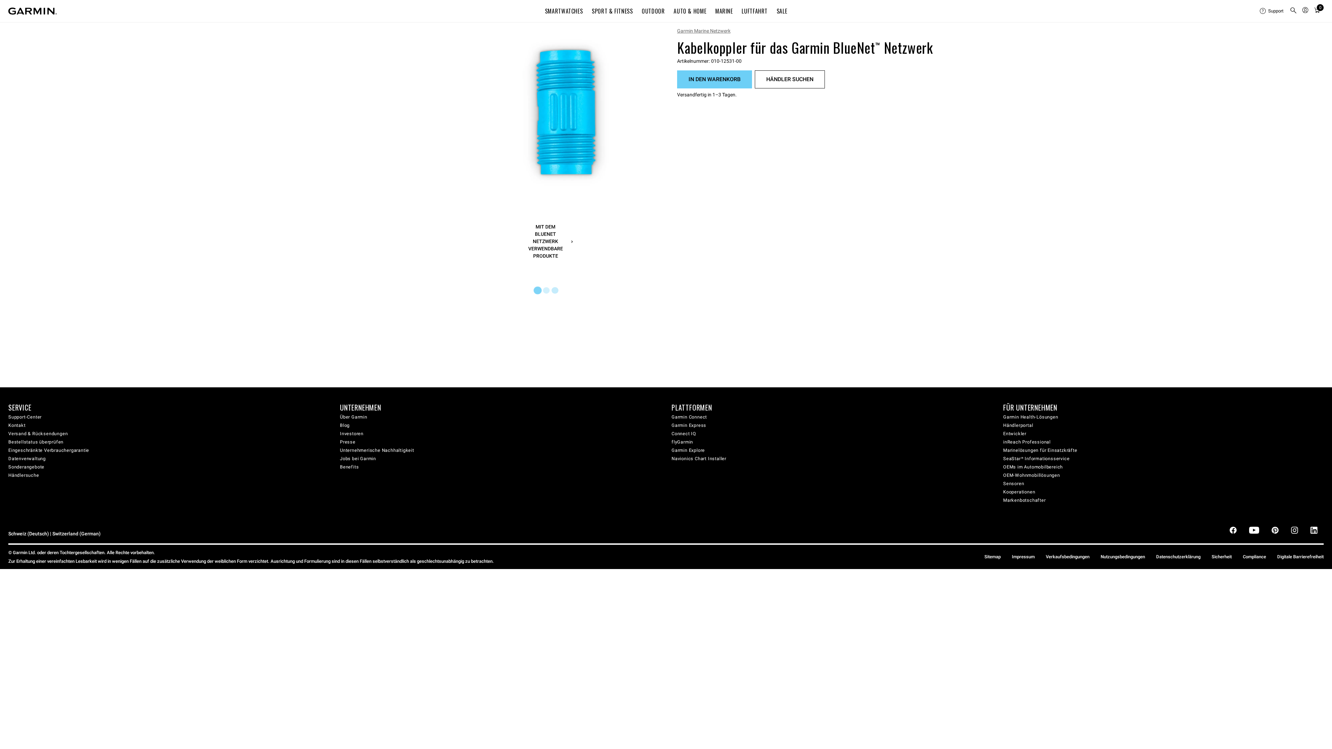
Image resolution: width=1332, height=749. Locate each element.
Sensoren (1013, 483)
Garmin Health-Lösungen (1030, 417)
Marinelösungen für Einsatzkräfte (1040, 450)
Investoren (352, 433)
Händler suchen (789, 79)
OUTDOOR (653, 11)
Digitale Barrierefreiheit (1300, 556)
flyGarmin (682, 442)
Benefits (349, 467)
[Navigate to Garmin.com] (32, 11)
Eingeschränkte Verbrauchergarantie (48, 450)
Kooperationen (1019, 491)
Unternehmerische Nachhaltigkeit (377, 450)
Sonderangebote (26, 467)
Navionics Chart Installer (699, 458)
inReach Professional (1027, 442)
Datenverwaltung (27, 458)
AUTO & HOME (690, 11)
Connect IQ (684, 433)
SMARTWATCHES (564, 11)
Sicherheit (1222, 556)
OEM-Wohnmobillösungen (1031, 475)
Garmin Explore (688, 450)
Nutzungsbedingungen (1123, 556)
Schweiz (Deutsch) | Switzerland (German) (54, 534)
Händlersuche (23, 475)
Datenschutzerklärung (1178, 556)
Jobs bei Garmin (358, 458)
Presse (348, 442)
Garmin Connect (689, 417)
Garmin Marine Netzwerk (704, 30)
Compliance (1254, 556)
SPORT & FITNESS (612, 11)
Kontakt (17, 425)
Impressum (1023, 556)
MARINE (724, 11)
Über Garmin (353, 417)
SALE (782, 11)
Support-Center (25, 417)
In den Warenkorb (715, 79)
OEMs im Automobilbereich (1033, 467)
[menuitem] (1272, 11)
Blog (345, 425)
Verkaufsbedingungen (1068, 556)
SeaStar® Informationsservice (1036, 458)
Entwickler (1014, 433)
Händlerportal (1018, 425)
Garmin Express (689, 425)
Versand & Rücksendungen (38, 433)
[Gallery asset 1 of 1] (566, 112)
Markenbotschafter (1024, 500)
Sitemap (992, 556)
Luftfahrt (755, 11)
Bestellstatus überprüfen (35, 442)
